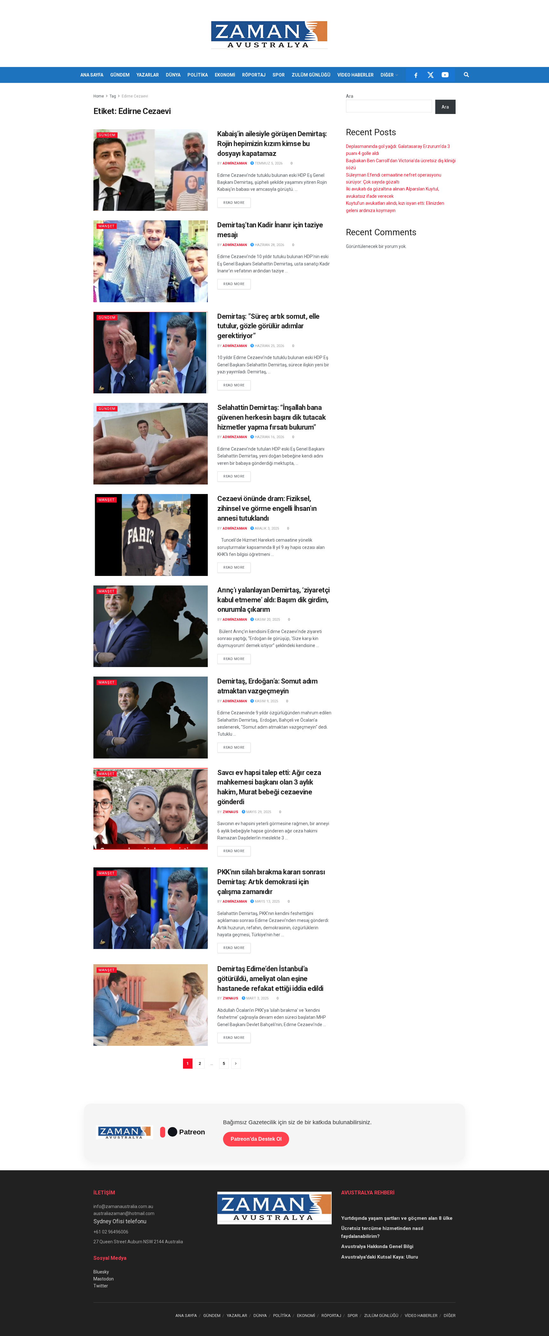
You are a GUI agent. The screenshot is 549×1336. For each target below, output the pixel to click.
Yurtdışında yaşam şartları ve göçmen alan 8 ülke (396, 1218)
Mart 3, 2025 (256, 998)
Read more (237, 202)
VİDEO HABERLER (355, 74)
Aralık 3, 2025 (266, 528)
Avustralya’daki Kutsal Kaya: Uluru (379, 1257)
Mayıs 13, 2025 (267, 901)
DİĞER (387, 74)
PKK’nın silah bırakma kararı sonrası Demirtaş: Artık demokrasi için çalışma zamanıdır (271, 882)
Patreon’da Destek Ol (256, 1139)
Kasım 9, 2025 (266, 701)
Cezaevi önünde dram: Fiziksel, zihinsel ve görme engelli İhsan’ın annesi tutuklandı (267, 508)
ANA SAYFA (91, 74)
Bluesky (101, 1271)
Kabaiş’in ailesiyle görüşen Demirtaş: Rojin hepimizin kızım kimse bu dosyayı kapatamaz (272, 143)
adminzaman (235, 163)
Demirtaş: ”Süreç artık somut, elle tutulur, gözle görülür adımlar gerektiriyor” (268, 326)
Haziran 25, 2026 (269, 346)
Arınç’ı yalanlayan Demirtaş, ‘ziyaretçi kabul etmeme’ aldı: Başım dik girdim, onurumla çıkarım (273, 600)
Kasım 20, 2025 (267, 620)
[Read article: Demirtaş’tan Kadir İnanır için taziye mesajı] (150, 261)
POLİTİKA (197, 74)
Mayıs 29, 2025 (258, 812)
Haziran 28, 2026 (269, 245)
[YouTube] (445, 74)
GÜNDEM (120, 74)
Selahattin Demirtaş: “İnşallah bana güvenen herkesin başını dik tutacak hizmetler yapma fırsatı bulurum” (271, 417)
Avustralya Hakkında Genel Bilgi (377, 1246)
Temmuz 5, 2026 (268, 163)
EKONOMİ (225, 74)
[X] (430, 74)
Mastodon (103, 1278)
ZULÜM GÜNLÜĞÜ (311, 74)
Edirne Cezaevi (135, 96)
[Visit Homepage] (270, 34)
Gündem (107, 135)
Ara (349, 96)
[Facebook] (415, 74)
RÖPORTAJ (254, 74)
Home (98, 96)
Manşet (106, 226)
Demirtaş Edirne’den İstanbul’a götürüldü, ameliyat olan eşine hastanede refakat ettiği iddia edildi (270, 978)
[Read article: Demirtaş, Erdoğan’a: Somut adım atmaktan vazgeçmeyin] (150, 717)
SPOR (279, 74)
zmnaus (230, 812)
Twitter (100, 1285)
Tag (113, 96)
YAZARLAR (148, 74)
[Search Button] (466, 75)
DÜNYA (173, 74)
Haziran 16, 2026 (269, 437)
